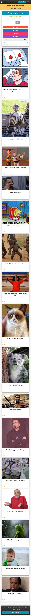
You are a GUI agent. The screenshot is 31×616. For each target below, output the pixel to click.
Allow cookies (15, 612)
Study (16, 30)
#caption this (5, 44)
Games (6, 2)
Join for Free (22, 2)
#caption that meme (13, 44)
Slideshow (16, 33)
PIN (12, 2)
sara (5, 42)
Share (16, 36)
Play (16, 27)
